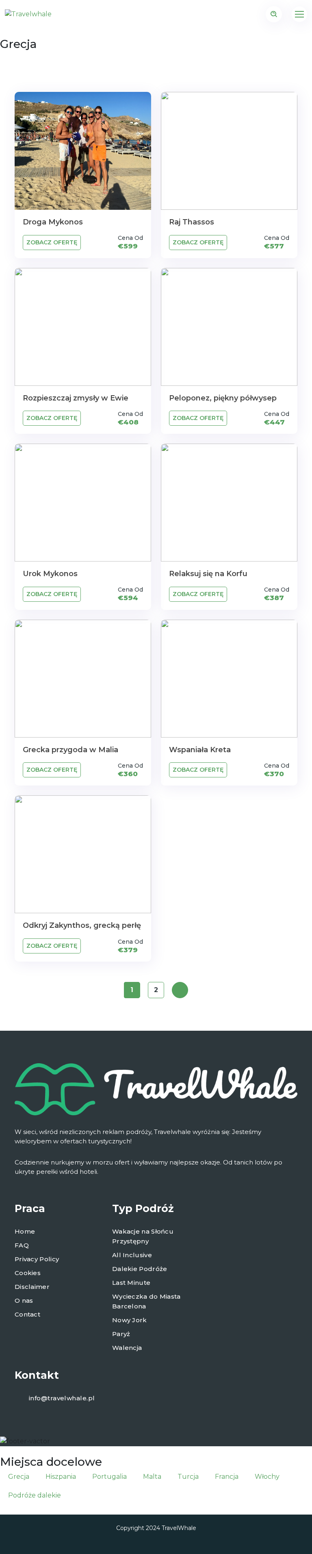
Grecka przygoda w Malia (70, 749)
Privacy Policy (37, 1259)
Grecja (18, 1476)
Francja (226, 1476)
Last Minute (131, 1282)
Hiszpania (61, 1476)
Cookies (28, 1273)
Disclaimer (32, 1287)
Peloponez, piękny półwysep (223, 398)
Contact (27, 1314)
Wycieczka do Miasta (146, 1296)
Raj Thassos (191, 222)
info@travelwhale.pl (62, 1398)
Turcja (188, 1476)
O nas (24, 1300)
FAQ (22, 1245)
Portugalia (109, 1476)
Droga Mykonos (53, 222)
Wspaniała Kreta (200, 749)
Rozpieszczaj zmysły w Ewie (75, 398)
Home (25, 1231)
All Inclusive (132, 1255)
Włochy (267, 1476)
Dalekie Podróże (139, 1269)
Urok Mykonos (50, 573)
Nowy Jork (129, 1320)
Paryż (121, 1334)
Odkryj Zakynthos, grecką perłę (82, 925)
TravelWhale (179, 1528)
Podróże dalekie (34, 1495)
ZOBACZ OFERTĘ (51, 242)
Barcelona (129, 1306)
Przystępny (130, 1241)
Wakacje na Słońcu (142, 1231)
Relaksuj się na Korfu (208, 573)
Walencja (127, 1348)
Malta (152, 1476)
